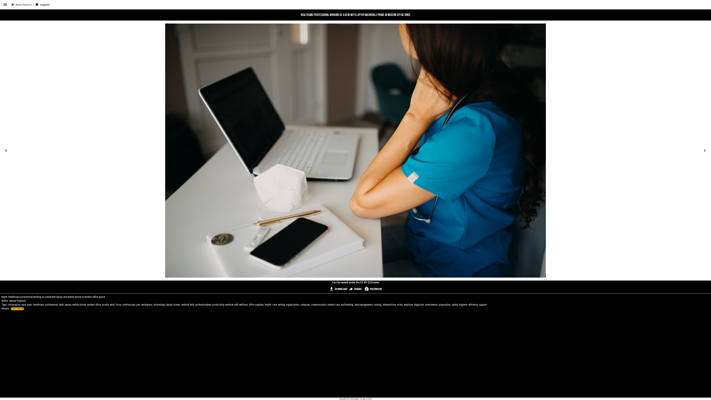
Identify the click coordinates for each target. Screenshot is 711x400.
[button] (338, 289)
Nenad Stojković (24, 4)
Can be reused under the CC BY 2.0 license (355, 282)
